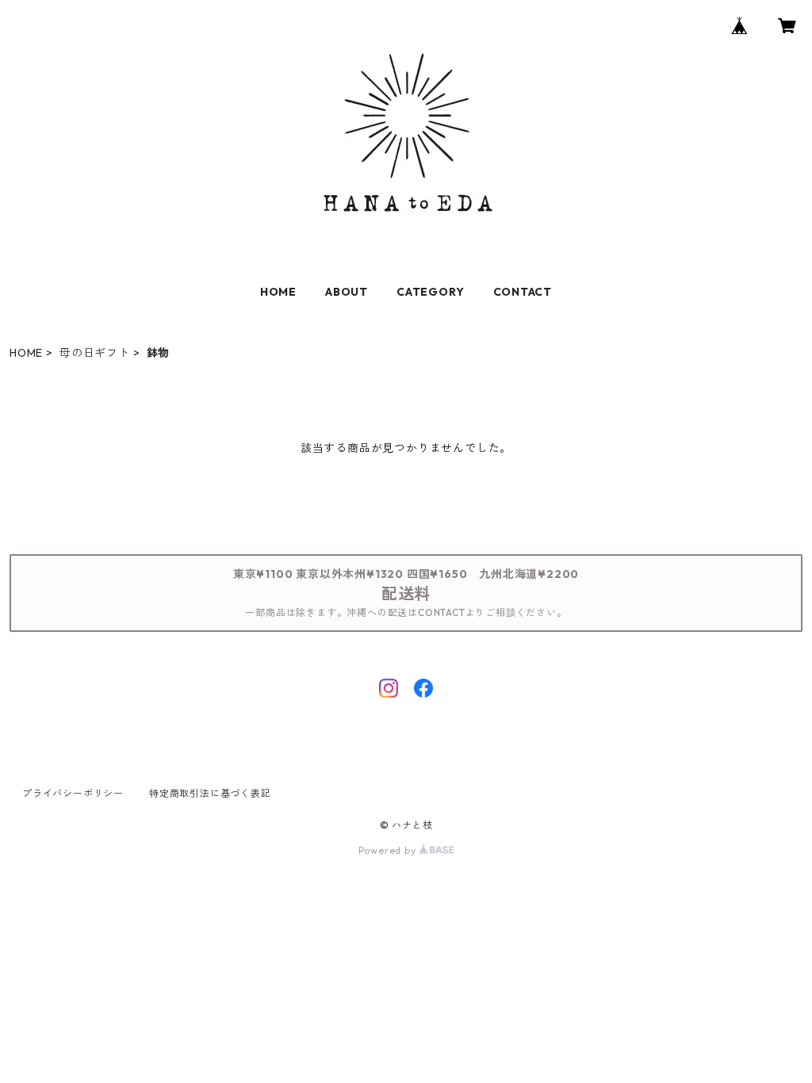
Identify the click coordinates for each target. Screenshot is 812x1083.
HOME (278, 292)
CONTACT (523, 292)
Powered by (388, 850)
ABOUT (346, 292)
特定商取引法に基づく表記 (210, 793)
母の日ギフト (94, 353)
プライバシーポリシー (73, 793)
